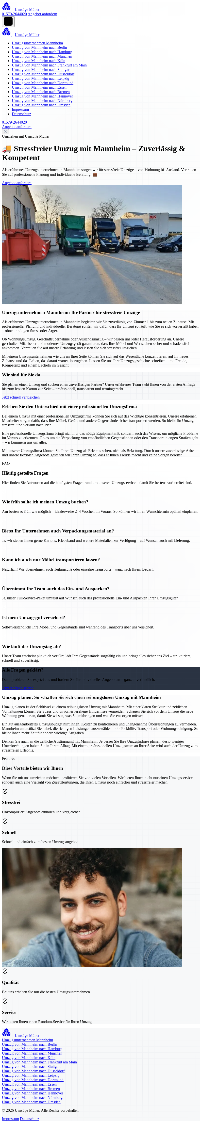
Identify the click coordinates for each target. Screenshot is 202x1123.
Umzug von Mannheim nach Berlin (39, 47)
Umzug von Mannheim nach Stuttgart (41, 69)
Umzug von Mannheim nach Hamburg (42, 52)
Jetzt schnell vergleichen (21, 397)
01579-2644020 (14, 14)
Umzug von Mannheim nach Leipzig (40, 78)
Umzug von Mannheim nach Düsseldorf (43, 74)
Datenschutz (21, 114)
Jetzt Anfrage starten (18, 688)
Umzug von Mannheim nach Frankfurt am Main (49, 65)
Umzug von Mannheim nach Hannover (42, 96)
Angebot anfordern (42, 14)
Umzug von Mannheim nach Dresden (41, 105)
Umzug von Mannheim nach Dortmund (42, 83)
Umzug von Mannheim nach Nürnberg (42, 100)
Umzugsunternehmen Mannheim (37, 43)
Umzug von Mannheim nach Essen (39, 87)
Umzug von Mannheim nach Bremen (41, 92)
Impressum (20, 109)
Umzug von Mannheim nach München (42, 56)
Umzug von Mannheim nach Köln (38, 61)
